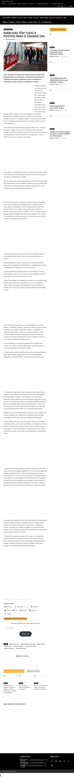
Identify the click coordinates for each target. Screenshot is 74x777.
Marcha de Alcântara (18, 646)
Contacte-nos (32, 3)
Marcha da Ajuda (41, 644)
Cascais (20, 17)
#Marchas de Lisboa (14, 644)
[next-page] (7, 696)
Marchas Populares (17, 26)
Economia (12, 22)
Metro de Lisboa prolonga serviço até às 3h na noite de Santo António (40, 687)
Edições (52, 47)
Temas (9, 26)
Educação (59, 17)
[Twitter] (68, 6)
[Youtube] (70, 6)
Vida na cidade (32, 22)
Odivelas (35, 17)
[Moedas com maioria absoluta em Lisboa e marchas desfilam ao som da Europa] (60, 122)
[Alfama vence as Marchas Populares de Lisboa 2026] (25, 679)
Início (5, 26)
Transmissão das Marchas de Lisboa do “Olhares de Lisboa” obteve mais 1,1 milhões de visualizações (10, 689)
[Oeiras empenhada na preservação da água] (60, 96)
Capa (3, 17)
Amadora (14, 17)
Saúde (65, 17)
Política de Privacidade (22, 3)
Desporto (24, 22)
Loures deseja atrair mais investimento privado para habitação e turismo (59, 80)
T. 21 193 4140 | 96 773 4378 (56, 3)
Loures (30, 17)
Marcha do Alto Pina (9, 648)
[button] (72, 17)
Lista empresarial (46, 22)
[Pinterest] (65, 6)
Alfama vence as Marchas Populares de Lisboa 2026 (25, 687)
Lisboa (25, 17)
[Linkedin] (62, 6)
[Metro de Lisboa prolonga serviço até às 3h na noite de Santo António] (40, 679)
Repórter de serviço (10, 39)
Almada (8, 17)
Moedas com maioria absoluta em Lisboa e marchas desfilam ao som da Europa (60, 134)
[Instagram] (59, 6)
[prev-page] (5, 696)
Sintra (46, 17)
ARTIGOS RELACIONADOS (14, 671)
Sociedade (52, 17)
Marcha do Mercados (21, 648)
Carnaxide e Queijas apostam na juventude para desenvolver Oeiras (60, 52)
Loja (39, 22)
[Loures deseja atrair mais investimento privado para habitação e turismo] (60, 68)
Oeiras (41, 17)
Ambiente (5, 22)
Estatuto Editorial (12, 3)
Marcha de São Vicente (30, 646)
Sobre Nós (4, 3)
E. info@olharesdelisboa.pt (42, 3)
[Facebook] (56, 6)
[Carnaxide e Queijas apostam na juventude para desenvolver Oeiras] (60, 40)
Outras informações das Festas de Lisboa (17, 599)
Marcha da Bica (8, 646)
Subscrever (25, 634)
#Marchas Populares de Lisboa (28, 644)
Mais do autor (33, 671)
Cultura (18, 22)
